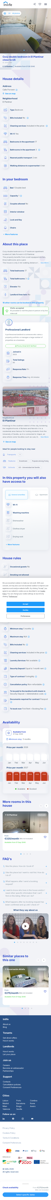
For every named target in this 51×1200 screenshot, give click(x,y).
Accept (25, 604)
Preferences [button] (13, 596)
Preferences (25, 616)
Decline (25, 610)
